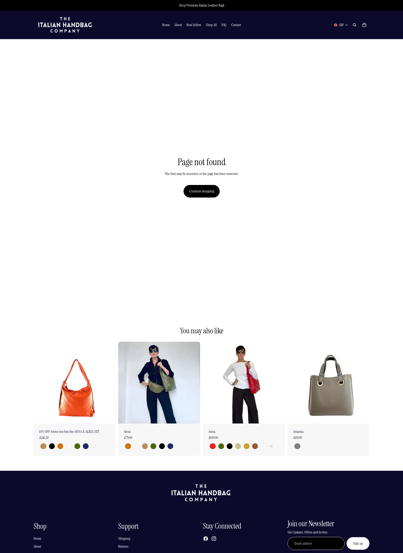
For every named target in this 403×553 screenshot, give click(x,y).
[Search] (354, 25)
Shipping (124, 538)
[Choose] (108, 416)
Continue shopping (201, 191)
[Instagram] (214, 538)
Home (37, 538)
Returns (123, 546)
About (37, 546)
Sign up (358, 543)
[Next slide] (108, 382)
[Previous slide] (41, 382)
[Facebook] (205, 538)
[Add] (362, 416)
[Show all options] (270, 446)
